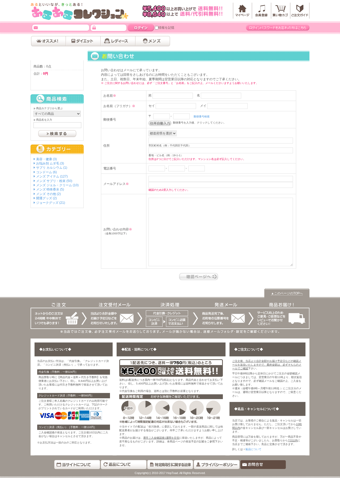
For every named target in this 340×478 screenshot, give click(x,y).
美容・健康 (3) (46, 159)
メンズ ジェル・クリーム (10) (57, 185)
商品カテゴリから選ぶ (49, 108)
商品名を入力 (44, 119)
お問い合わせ (263, 465)
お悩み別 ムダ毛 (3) (50, 163)
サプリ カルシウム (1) (51, 168)
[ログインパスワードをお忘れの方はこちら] (277, 28)
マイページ (242, 11)
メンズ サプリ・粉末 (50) (54, 181)
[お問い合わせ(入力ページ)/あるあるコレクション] (80, 11)
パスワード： (94, 27)
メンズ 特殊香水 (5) (50, 189)
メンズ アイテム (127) (52, 176)
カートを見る (280, 11)
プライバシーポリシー (216, 465)
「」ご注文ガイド (299, 11)
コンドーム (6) (46, 172)
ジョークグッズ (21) (50, 203)
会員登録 (261, 11)
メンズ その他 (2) (48, 194)
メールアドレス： (35, 27)
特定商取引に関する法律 (170, 465)
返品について (253, 449)
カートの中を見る (57, 82)
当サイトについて (77, 465)
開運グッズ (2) (46, 198)
